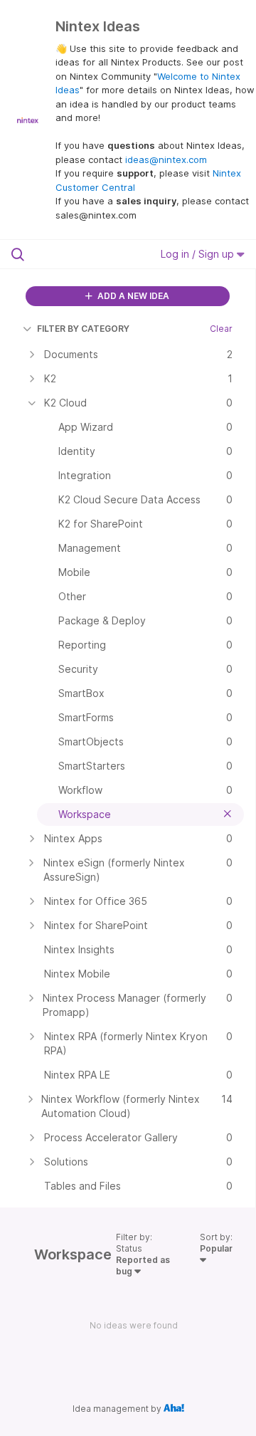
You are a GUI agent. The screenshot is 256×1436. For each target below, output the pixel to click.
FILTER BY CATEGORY (83, 328)
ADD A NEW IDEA (132, 295)
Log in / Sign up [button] (199, 254)
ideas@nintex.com (166, 159)
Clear (221, 328)
